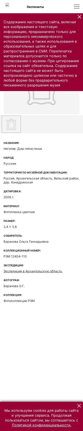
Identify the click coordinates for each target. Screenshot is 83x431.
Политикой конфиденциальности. (41, 425)
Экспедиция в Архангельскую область (33, 271)
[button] (79, 17)
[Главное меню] (77, 6)
